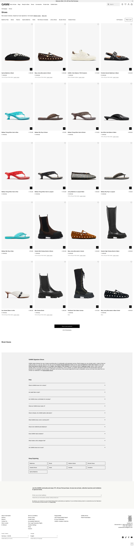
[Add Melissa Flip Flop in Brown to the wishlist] (65, 84)
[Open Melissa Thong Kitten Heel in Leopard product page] (50, 166)
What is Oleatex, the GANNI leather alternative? (40, 412)
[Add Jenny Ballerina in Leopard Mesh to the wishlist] (98, 143)
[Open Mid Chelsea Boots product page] (50, 285)
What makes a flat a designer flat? (37, 439)
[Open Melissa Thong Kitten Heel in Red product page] (17, 166)
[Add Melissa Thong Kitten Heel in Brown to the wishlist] (98, 84)
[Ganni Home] (5, 4)
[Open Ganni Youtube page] (132, 537)
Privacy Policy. (53, 502)
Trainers (18, 20)
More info (44, 15)
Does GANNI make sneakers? (36, 432)
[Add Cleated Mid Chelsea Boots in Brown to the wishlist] (65, 202)
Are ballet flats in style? (35, 391)
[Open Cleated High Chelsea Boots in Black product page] (116, 225)
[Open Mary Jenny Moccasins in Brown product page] (50, 47)
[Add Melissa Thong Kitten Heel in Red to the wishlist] (32, 143)
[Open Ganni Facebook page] (129, 537)
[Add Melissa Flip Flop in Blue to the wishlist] (32, 202)
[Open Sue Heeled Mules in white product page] (17, 285)
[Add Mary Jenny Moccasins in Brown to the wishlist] (65, 24)
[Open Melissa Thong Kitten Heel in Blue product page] (17, 107)
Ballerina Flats (5, 20)
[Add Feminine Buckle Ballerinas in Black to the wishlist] (131, 24)
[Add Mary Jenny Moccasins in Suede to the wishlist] (98, 202)
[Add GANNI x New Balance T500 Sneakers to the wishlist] (98, 24)
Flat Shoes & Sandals (43, 20)
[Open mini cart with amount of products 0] (132, 4)
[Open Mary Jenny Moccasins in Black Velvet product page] (116, 285)
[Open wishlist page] (125, 4)
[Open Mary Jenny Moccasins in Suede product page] (83, 225)
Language (32, 533)
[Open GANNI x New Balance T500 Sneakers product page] (83, 47)
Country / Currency (5, 533)
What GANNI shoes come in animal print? (39, 419)
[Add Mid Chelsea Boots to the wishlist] (65, 262)
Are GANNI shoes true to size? (36, 446)
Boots (12, 20)
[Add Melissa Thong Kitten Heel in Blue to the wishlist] (32, 84)
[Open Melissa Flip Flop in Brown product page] (50, 107)
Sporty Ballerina (26, 20)
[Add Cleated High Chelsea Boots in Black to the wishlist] (131, 202)
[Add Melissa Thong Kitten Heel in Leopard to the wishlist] (65, 143)
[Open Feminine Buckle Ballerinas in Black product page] (116, 47)
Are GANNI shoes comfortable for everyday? (40, 398)
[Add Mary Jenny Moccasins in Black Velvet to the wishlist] (131, 262)
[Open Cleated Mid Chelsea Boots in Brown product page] (50, 225)
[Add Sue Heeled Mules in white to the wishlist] (32, 262)
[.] (67, 1)
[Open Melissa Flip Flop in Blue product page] (17, 225)
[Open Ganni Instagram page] (123, 537)
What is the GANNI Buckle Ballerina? (38, 426)
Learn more (16, 77)
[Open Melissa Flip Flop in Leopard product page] (116, 166)
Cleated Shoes (71, 20)
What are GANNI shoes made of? (37, 405)
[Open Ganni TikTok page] (126, 537)
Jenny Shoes (53, 20)
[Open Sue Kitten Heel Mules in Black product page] (116, 107)
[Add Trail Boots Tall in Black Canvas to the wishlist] (98, 262)
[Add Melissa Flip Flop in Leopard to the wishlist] (131, 143)
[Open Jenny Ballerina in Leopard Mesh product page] (83, 166)
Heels (33, 20)
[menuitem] (13, 4)
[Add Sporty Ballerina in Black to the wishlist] (32, 24)
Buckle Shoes (62, 20)
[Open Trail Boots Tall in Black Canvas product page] (83, 285)
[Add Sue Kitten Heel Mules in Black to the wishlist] (131, 84)
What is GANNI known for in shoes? (37, 384)
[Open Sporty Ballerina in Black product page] (17, 47)
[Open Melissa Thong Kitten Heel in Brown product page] (83, 107)
